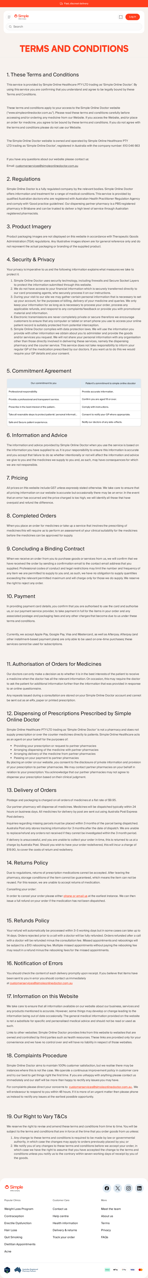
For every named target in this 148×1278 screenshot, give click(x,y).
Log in (132, 17)
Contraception (14, 1216)
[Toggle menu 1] (9, 17)
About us (107, 1216)
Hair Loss (10, 1230)
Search (18, 26)
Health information (65, 1223)
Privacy (106, 1230)
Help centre (61, 1216)
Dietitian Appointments (19, 1244)
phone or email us (75, 896)
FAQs (104, 1237)
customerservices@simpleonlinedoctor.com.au (47, 165)
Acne (7, 1251)
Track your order (64, 1237)
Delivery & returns (65, 1230)
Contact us (60, 1209)
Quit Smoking (13, 1237)
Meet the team (111, 1209)
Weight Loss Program (18, 1209)
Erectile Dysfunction (17, 1223)
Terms (105, 1223)
